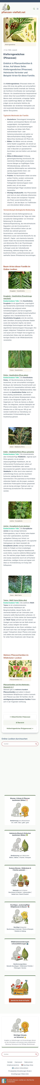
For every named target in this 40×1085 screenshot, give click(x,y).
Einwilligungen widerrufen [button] (20, 1074)
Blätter (16, 857)
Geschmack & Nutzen (15, 892)
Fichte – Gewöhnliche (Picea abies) (15, 375)
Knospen (28, 857)
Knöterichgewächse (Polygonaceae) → (20, 728)
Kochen (24, 968)
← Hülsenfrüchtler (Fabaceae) (20, 717)
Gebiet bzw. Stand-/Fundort (20, 894)
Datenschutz (28, 1062)
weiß (15, 822)
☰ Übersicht (20, 722)
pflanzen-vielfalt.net (13, 12)
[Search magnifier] (36, 744)
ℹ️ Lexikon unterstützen (20, 1068)
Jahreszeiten (27, 892)
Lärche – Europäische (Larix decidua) (16, 526)
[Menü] (37, 9)
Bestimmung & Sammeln (14, 929)
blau (19, 822)
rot (12, 822)
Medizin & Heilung (20, 931)
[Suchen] (34, 9)
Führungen (17, 968)
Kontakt (9, 1062)
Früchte (22, 857)
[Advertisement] (20, 771)
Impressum (18, 1062)
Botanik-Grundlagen (13, 966)
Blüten (11, 857)
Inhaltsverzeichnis (13, 1065)
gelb (23, 822)
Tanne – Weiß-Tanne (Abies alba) (15, 600)
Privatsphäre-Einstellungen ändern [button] (20, 1071)
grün (27, 822)
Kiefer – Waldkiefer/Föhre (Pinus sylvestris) (18, 452)
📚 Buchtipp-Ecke (27, 1065)
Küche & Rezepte (28, 929)
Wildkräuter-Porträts (26, 966)
